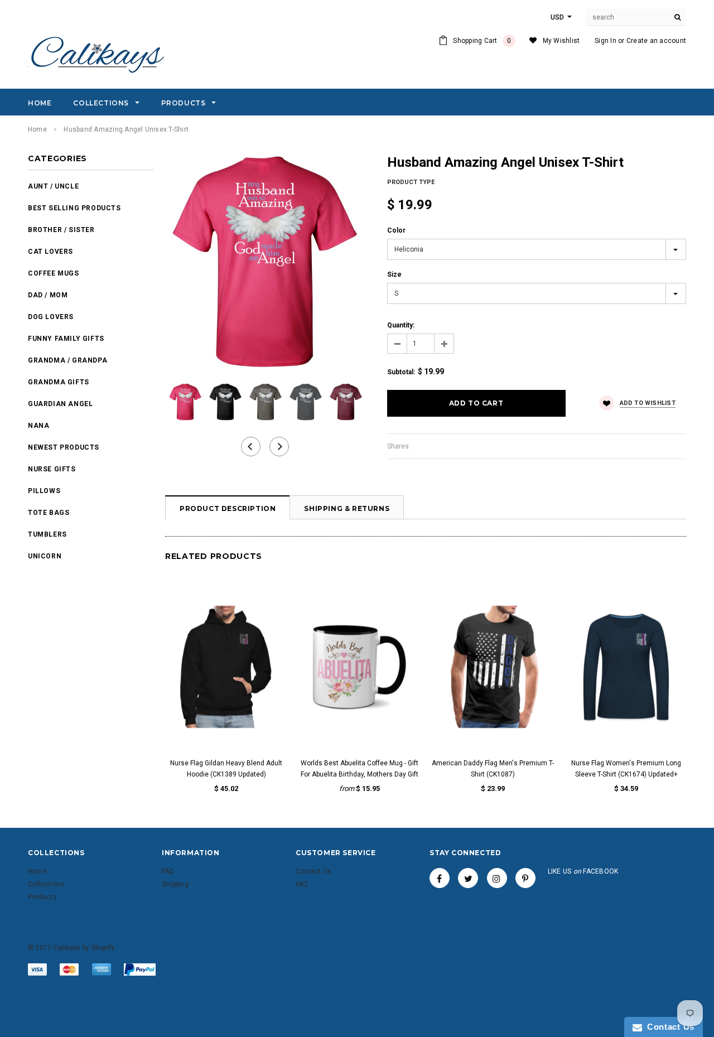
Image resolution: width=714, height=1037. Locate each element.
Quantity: (400, 325)
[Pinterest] (525, 878)
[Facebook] (440, 878)
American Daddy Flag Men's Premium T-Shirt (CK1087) (493, 768)
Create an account (656, 41)
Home (37, 129)
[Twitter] (468, 878)
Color (396, 230)
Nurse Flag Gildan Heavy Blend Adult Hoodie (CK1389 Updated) (226, 768)
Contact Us (668, 1026)
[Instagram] (497, 878)
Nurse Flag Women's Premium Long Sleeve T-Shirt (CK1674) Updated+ (626, 768)
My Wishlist (561, 41)
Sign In (605, 41)
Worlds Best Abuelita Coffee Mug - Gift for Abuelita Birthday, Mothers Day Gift (359, 768)
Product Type (411, 182)
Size (394, 274)
